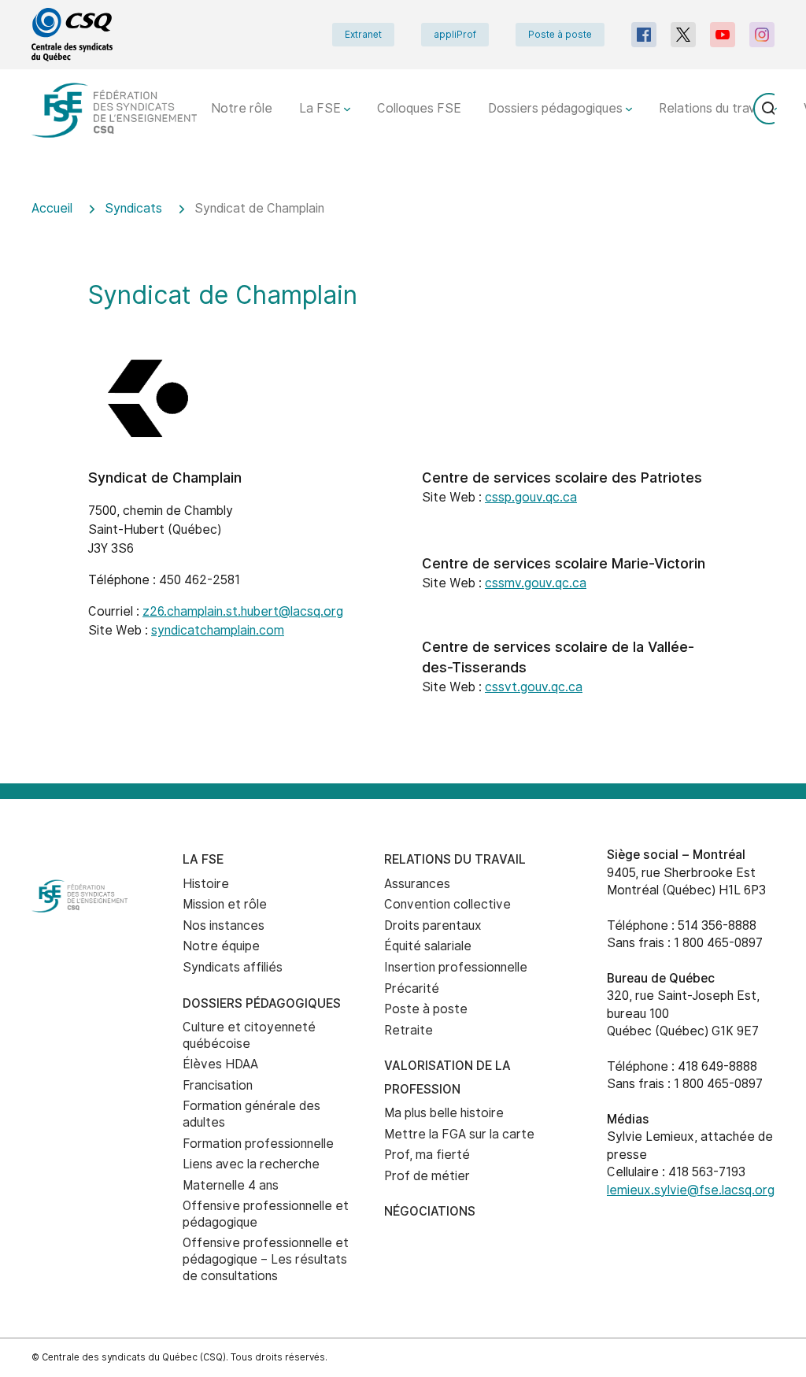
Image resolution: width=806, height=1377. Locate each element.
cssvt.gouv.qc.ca (533, 686)
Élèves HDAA (220, 1064)
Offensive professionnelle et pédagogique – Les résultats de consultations (266, 1259)
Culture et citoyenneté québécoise (249, 1035)
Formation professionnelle (258, 1143)
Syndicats (133, 208)
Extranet (363, 34)
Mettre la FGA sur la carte (459, 1134)
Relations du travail (715, 108)
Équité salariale (427, 945)
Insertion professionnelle (455, 967)
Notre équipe (221, 945)
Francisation (218, 1085)
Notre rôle (241, 108)
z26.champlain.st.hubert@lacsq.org (242, 611)
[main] (403, 481)
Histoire (206, 883)
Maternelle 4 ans (231, 1185)
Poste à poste (560, 34)
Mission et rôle (225, 904)
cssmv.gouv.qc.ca (535, 583)
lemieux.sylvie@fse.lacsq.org (691, 1190)
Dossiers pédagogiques (557, 108)
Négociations (429, 1211)
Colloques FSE (419, 108)
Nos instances (223, 925)
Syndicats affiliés (233, 967)
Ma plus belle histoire (444, 1112)
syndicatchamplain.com (217, 630)
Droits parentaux (433, 925)
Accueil (51, 208)
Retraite (408, 1030)
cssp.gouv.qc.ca (531, 497)
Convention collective (447, 904)
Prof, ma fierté (427, 1154)
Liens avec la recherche (251, 1164)
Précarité (411, 988)
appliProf (455, 34)
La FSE (321, 108)
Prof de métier (427, 1175)
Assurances (417, 883)
